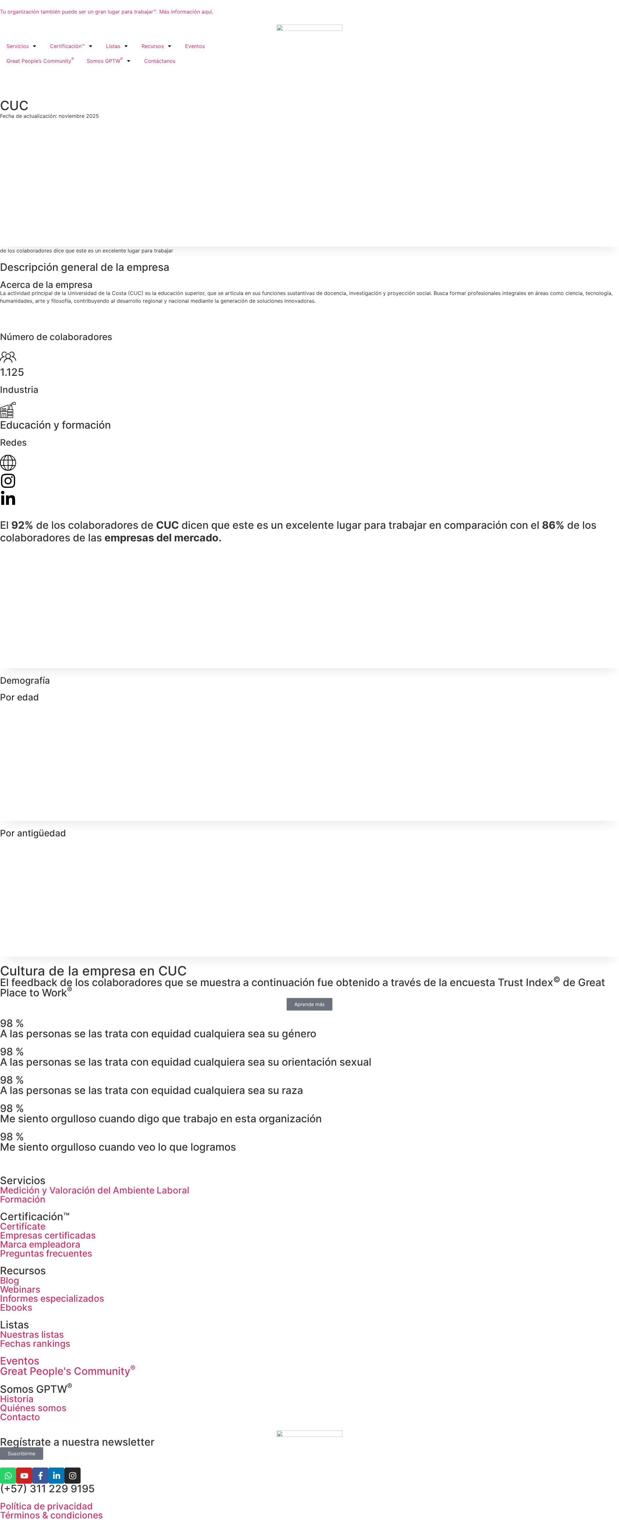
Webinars (20, 1289)
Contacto (20, 1416)
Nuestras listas (32, 1334)
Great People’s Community (40, 60)
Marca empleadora (40, 1244)
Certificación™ (67, 46)
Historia (17, 1398)
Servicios (17, 46)
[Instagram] (72, 1476)
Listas (113, 46)
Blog (9, 1280)
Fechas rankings (35, 1343)
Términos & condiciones (51, 1515)
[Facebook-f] (40, 1476)
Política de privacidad (46, 1506)
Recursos (153, 46)
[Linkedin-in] (56, 1476)
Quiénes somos (33, 1407)
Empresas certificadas (48, 1235)
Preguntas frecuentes (46, 1253)
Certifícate (22, 1226)
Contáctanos (159, 61)
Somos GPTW (105, 60)
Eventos (195, 46)
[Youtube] (24, 1476)
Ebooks (16, 1307)
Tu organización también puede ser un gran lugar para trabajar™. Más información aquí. (106, 11)
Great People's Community (67, 1371)
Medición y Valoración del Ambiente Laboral (94, 1190)
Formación (22, 1199)
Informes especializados (52, 1298)
